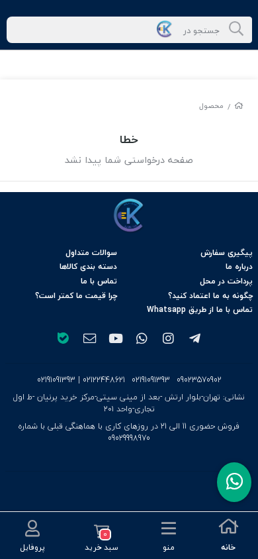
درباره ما (239, 267)
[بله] (63, 339)
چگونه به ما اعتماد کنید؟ (210, 296)
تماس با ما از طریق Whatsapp (200, 310)
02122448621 (104, 380)
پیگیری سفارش (226, 253)
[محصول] (129, 215)
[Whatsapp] (234, 482)
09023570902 (199, 380)
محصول (211, 105)
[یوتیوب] (116, 339)
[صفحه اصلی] (239, 105)
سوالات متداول (91, 253)
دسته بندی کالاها (88, 267)
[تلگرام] (195, 339)
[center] (236, 30)
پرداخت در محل (226, 281)
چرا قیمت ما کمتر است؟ (76, 296)
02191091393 (151, 380)
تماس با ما (99, 281)
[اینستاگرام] (169, 339)
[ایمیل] (89, 339)
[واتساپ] (142, 339)
